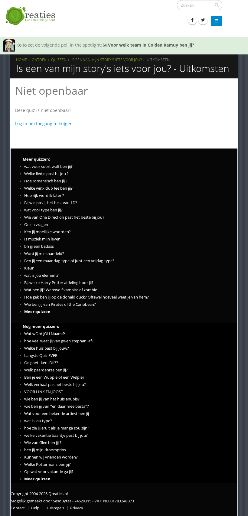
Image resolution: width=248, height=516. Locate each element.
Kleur (29, 268)
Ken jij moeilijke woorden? (47, 231)
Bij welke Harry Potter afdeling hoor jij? (58, 282)
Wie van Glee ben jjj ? (42, 442)
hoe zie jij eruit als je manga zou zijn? (56, 428)
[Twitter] (202, 19)
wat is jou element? (41, 275)
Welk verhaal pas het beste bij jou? (55, 384)
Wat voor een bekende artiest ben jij (56, 413)
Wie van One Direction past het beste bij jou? (64, 217)
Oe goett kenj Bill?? (41, 362)
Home (21, 59)
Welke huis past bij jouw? (46, 348)
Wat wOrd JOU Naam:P (44, 333)
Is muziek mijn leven (42, 239)
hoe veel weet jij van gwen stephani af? (58, 341)
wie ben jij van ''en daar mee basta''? (56, 406)
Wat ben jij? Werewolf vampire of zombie (60, 289)
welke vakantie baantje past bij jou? (56, 435)
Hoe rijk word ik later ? (44, 195)
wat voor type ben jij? (43, 210)
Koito (21, 45)
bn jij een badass (39, 246)
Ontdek (39, 59)
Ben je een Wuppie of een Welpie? (54, 377)
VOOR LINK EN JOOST (43, 391)
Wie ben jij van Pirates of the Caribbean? (60, 304)
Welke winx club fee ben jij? (48, 188)
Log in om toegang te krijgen (44, 123)
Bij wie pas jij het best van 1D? (50, 202)
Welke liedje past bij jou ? (46, 173)
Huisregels (54, 508)
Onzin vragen (36, 224)
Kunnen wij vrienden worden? (51, 457)
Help (35, 508)
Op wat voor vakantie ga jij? (48, 471)
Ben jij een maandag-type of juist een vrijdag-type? (69, 260)
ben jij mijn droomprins (45, 449)
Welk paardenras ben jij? (46, 370)
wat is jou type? (38, 420)
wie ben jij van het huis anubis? (52, 399)
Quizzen (59, 59)
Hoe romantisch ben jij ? (45, 181)
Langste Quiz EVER (40, 355)
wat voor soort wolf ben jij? (48, 166)
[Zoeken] (216, 5)
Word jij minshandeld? (44, 253)
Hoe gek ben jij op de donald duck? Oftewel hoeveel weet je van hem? (86, 297)
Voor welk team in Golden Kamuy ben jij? (151, 45)
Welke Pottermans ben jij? (47, 464)
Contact (18, 508)
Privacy (76, 508)
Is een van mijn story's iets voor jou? (106, 59)
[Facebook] (192, 19)
